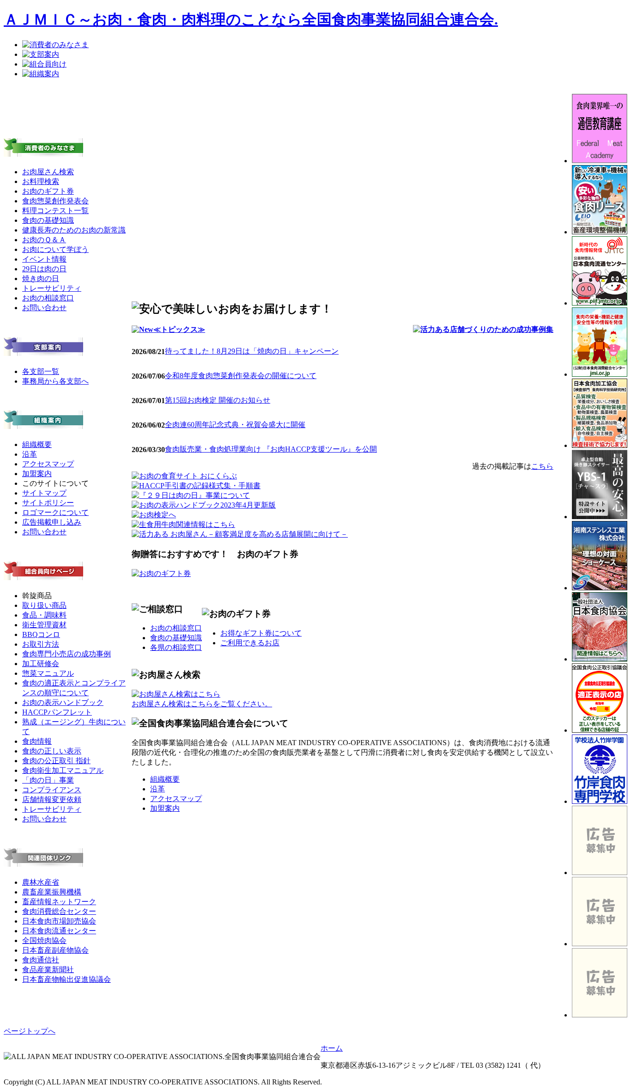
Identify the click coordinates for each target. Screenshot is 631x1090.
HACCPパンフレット (57, 712)
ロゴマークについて (55, 512)
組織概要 (37, 444)
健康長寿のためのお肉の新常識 (74, 230)
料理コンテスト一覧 (55, 210)
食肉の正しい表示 (51, 751)
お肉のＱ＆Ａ (44, 240)
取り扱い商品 (44, 605)
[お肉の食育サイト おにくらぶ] (184, 476)
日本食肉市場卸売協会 (59, 921)
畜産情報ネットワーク (59, 902)
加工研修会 (40, 663)
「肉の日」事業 (48, 780)
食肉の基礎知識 (48, 220)
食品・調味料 (44, 615)
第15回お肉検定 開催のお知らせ (217, 400)
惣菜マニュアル (48, 673)
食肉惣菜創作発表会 (55, 201)
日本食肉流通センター (59, 931)
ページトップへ (29, 1031)
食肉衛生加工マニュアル (62, 770)
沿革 (29, 454)
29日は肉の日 (44, 269)
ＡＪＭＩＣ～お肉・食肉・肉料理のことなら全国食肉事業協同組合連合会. (251, 19)
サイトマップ (44, 493)
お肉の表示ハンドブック (62, 702)
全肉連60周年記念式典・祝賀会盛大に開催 (235, 425)
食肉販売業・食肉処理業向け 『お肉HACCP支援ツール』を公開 (271, 449)
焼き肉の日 (40, 278)
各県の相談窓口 (176, 647)
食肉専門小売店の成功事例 (66, 654)
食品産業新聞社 (48, 970)
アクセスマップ (48, 464)
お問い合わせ (44, 308)
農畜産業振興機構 (51, 892)
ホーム (332, 1048)
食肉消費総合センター (59, 911)
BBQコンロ (41, 634)
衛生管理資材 (44, 625)
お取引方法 (40, 644)
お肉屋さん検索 (48, 172)
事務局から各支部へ (55, 381)
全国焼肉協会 (44, 940)
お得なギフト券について (261, 633)
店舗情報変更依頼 (51, 799)
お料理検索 (40, 181)
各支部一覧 (40, 371)
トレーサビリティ (51, 288)
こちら (542, 466)
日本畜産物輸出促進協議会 (66, 979)
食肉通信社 (40, 960)
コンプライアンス (51, 790)
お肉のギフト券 (48, 191)
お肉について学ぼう (55, 249)
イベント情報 (44, 259)
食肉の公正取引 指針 (56, 761)
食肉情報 (37, 741)
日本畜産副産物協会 (55, 950)
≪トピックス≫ (179, 329)
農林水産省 (40, 882)
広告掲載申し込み (51, 522)
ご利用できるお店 (249, 643)
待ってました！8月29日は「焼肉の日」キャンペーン (252, 351)
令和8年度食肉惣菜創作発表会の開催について (240, 376)
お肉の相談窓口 (48, 298)
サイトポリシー (48, 503)
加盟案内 (37, 474)
